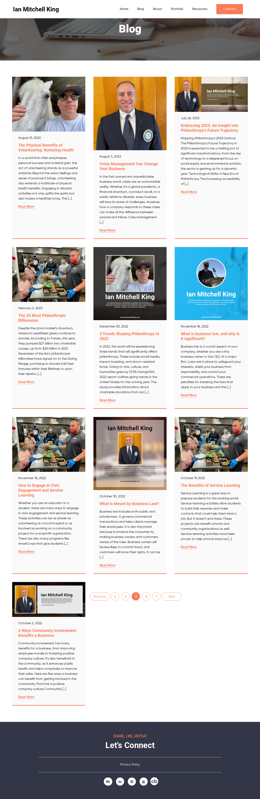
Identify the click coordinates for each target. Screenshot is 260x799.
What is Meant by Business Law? (129, 503)
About (157, 9)
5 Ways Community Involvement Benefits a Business (47, 633)
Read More (26, 206)
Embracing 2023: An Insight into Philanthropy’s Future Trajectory (209, 128)
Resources (200, 9)
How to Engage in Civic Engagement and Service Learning (40, 490)
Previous (100, 596)
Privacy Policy (130, 764)
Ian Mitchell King (36, 9)
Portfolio (177, 9)
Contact (229, 9)
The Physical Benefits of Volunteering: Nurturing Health (46, 147)
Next (171, 596)
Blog (140, 9)
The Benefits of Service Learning (210, 485)
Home (124, 9)
